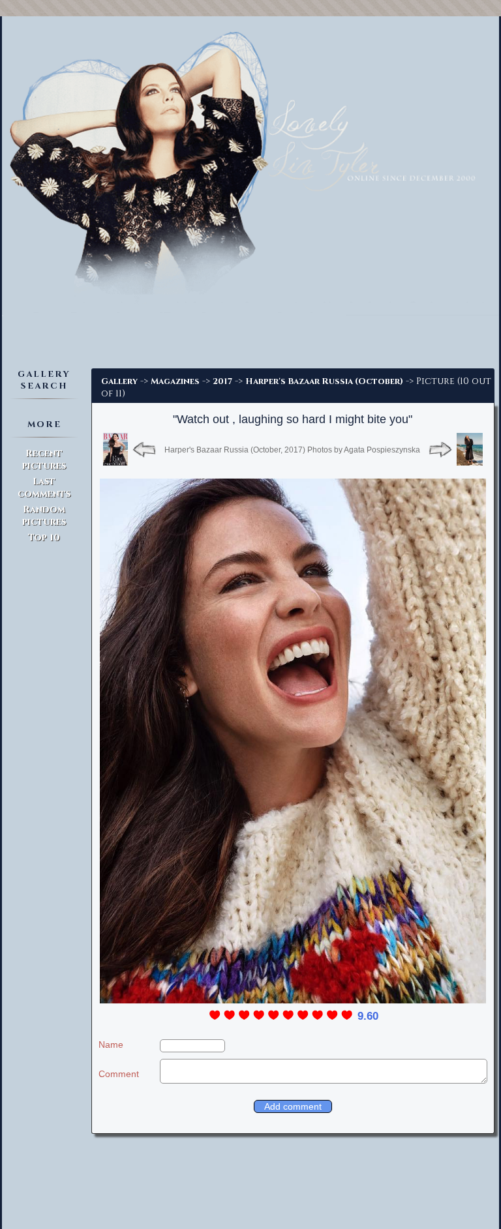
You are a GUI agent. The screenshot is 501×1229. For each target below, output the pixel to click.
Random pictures (44, 515)
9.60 (367, 1016)
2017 (222, 381)
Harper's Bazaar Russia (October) (324, 381)
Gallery (119, 381)
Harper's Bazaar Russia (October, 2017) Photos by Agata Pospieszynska (292, 449)
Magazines (175, 381)
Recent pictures (44, 459)
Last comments (44, 487)
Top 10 (44, 537)
